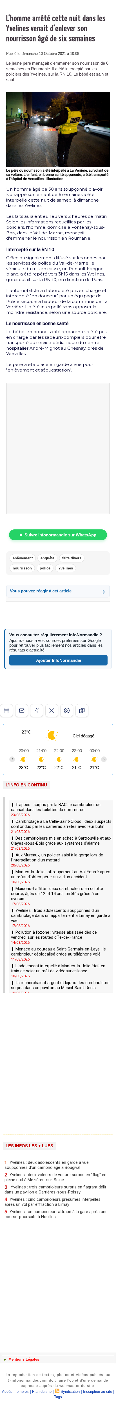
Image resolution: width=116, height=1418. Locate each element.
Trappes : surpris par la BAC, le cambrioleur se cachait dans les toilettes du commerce (56, 807)
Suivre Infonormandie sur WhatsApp (60, 534)
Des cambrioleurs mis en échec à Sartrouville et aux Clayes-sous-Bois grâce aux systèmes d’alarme (61, 841)
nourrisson (22, 568)
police (45, 568)
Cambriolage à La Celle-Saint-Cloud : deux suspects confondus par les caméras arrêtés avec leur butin (61, 824)
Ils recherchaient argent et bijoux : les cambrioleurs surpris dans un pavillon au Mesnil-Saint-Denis (60, 985)
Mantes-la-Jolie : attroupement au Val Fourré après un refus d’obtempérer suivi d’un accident (60, 874)
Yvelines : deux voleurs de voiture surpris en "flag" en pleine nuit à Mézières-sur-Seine (55, 1177)
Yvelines (65, 568)
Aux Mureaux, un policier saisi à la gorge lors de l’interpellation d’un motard (57, 857)
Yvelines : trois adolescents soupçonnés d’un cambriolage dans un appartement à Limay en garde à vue (60, 915)
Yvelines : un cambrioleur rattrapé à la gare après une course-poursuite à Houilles (56, 1214)
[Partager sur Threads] (66, 710)
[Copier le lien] (81, 710)
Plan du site (42, 1391)
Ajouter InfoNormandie (58, 660)
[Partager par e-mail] (21, 710)
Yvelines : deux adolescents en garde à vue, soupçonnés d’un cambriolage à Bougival (47, 1165)
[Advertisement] (55, 1061)
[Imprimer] (6, 710)
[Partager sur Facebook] (36, 710)
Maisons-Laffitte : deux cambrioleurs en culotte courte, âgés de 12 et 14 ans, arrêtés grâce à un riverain (57, 893)
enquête (47, 558)
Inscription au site (97, 1391)
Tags (58, 1397)
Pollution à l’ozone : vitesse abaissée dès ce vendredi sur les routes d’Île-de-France (54, 935)
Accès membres (15, 1391)
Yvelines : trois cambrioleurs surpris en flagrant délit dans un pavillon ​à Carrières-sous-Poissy (55, 1189)
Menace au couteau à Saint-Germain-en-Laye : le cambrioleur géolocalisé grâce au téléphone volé (58, 952)
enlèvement (23, 558)
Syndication (70, 1391)
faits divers (71, 558)
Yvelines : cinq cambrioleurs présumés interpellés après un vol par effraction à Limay (53, 1202)
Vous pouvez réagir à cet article (41, 590)
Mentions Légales (23, 1359)
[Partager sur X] (51, 710)
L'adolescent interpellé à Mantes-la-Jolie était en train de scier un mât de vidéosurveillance (58, 968)
